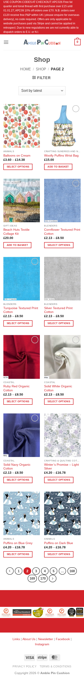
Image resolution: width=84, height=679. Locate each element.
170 (43, 578)
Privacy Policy (25, 666)
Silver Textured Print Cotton (58, 310)
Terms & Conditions (55, 666)
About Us (28, 639)
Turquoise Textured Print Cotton (20, 310)
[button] (6, 42)
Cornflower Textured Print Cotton (62, 231)
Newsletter (45, 639)
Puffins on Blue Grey (17, 543)
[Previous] (10, 571)
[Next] (52, 578)
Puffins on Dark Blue (58, 543)
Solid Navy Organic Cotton (16, 466)
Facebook (63, 639)
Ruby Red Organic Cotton (16, 388)
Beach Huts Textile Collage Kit (16, 231)
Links (17, 639)
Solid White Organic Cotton (58, 388)
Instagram (42, 644)
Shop (41, 69)
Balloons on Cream (16, 155)
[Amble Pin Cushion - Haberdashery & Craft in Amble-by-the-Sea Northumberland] (42, 42)
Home (25, 69)
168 (72, 571)
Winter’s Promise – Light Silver (61, 466)
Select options (18, 166)
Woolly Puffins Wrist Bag (61, 155)
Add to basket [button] (58, 166)
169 (32, 578)
